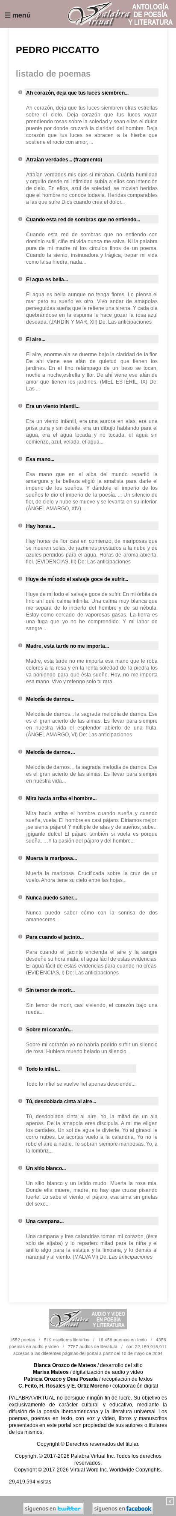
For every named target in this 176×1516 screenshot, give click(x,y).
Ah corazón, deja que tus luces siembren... (77, 93)
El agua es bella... (47, 280)
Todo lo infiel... (43, 1069)
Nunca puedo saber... (51, 898)
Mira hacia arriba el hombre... (61, 798)
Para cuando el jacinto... (55, 937)
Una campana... (45, 1221)
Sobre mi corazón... (49, 1030)
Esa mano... (40, 459)
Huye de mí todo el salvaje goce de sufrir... (77, 579)
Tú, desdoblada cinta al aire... (61, 1102)
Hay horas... (40, 526)
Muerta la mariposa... (51, 858)
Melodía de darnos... (50, 699)
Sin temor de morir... (50, 990)
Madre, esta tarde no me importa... (67, 646)
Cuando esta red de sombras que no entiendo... (83, 220)
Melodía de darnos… (51, 752)
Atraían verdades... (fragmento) (64, 160)
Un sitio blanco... (46, 1168)
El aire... (35, 340)
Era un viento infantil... (52, 406)
